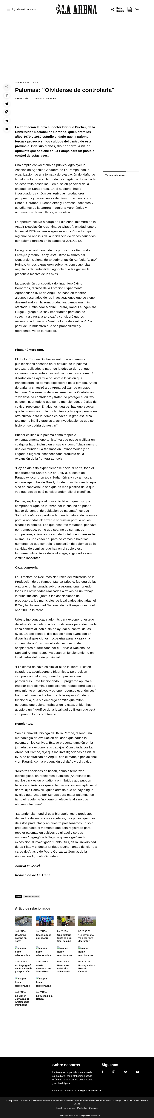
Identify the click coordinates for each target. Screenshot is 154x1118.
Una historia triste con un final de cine (64, 938)
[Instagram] (113, 1072)
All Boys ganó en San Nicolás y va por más (23, 968)
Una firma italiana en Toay (21, 938)
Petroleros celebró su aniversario (63, 968)
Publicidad (82, 1108)
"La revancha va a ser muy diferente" (86, 938)
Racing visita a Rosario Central (86, 968)
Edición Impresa (32, 897)
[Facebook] (102, 1072)
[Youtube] (137, 1072)
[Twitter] (125, 1072)
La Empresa (69, 1108)
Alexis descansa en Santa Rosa (43, 968)
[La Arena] (76, 9)
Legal (59, 1108)
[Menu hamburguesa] (8, 9)
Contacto (93, 1108)
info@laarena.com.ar (89, 1090)
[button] (7, 95)
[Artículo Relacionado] (23, 921)
